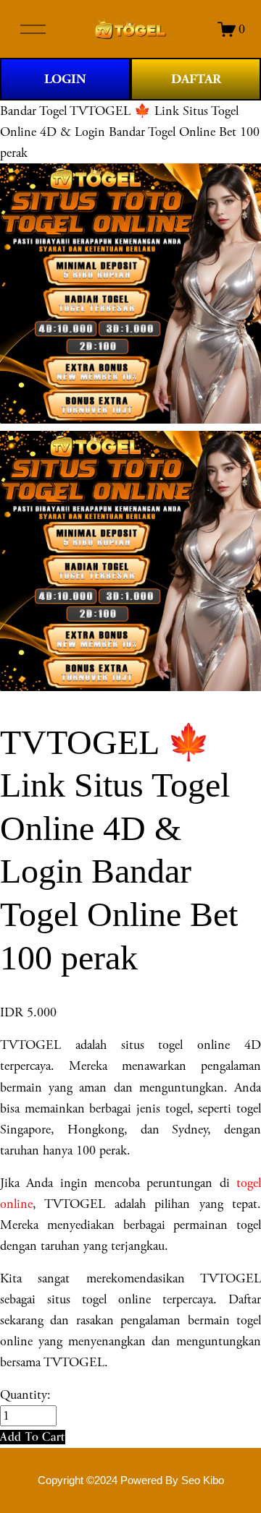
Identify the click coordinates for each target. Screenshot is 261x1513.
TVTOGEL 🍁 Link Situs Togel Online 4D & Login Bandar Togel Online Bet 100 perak (130, 132)
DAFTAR (196, 79)
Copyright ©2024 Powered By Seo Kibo (131, 1480)
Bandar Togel (33, 111)
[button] (32, 1437)
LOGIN (65, 79)
